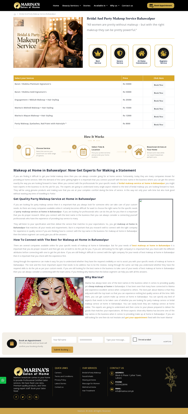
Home (56, 5)
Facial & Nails (87, 376)
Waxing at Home (89, 380)
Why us (113, 5)
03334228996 (121, 384)
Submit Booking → (62, 349)
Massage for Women (91, 383)
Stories (87, 5)
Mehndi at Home (89, 387)
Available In (99, 5)
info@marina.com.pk (124, 391)
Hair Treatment (88, 390)
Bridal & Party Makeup (91, 372)
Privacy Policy (60, 380)
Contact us (127, 5)
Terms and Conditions (64, 376)
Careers (58, 372)
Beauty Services (70, 5)
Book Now (158, 85)
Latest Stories (60, 383)
